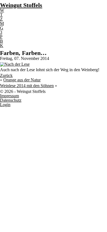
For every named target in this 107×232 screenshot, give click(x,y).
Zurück (6, 75)
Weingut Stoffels (21, 5)
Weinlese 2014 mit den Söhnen (27, 85)
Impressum (9, 95)
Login (5, 104)
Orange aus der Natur (22, 80)
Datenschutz (10, 100)
